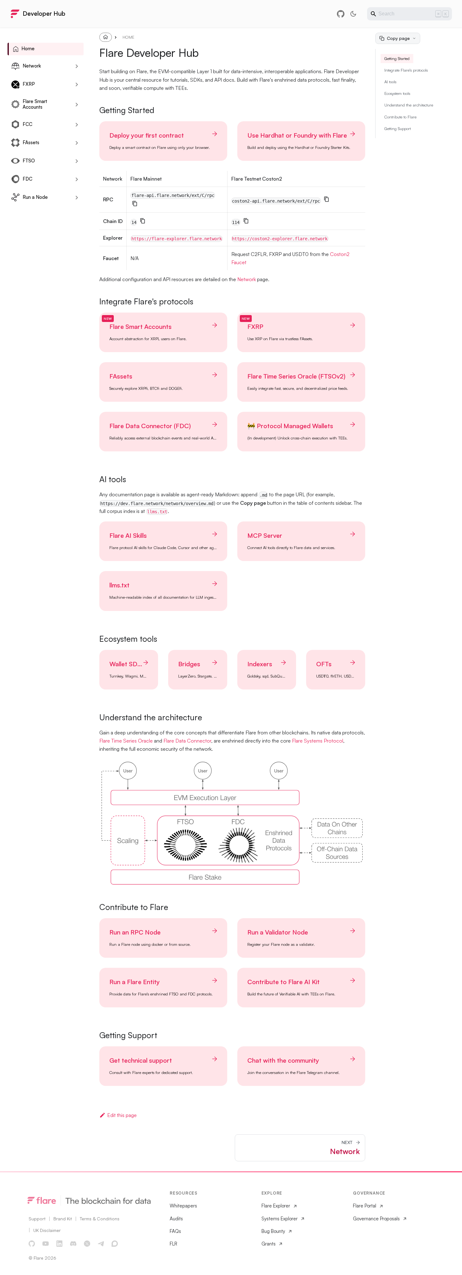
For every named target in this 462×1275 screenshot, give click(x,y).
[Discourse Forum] (115, 1243)
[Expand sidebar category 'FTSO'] (77, 161)
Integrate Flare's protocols (406, 70)
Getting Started (397, 58)
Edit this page (122, 1115)
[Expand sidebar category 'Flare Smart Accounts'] (77, 104)
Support (37, 1218)
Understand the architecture (408, 104)
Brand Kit (62, 1218)
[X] (87, 1243)
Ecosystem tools (397, 93)
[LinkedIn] (59, 1243)
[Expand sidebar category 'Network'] (77, 66)
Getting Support (397, 128)
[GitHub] (32, 1243)
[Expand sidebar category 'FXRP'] (77, 84)
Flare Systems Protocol (317, 741)
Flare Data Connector (187, 741)
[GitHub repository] (340, 14)
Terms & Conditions (99, 1218)
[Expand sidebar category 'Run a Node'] (77, 197)
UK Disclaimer (47, 1230)
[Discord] (73, 1243)
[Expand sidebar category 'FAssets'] (77, 143)
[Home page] (105, 37)
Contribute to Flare (400, 116)
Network (246, 279)
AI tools (390, 81)
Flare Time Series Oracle (126, 741)
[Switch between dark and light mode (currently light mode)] (353, 14)
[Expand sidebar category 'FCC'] (77, 124)
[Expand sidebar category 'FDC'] (77, 179)
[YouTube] (45, 1243)
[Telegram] (101, 1243)
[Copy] (134, 203)
